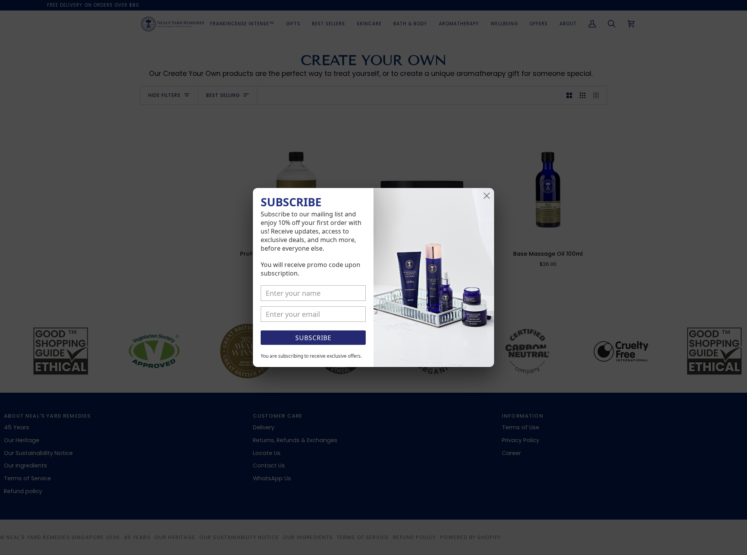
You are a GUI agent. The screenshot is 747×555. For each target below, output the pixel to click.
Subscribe (313, 338)
